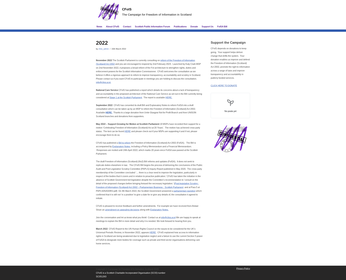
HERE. (168, 97)
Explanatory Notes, (121, 146)
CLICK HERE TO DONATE (224, 86)
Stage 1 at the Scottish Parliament (125, 97)
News (99, 26)
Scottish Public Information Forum (152, 26)
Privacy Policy (243, 268)
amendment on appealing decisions (122, 210)
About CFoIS (112, 26)
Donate (194, 26)
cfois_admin (104, 49)
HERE (127, 131)
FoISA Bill (222, 26)
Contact (127, 26)
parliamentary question (184, 191)
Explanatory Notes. (159, 210)
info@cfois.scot (103, 82)
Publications (180, 26)
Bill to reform (125, 143)
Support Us (207, 26)
